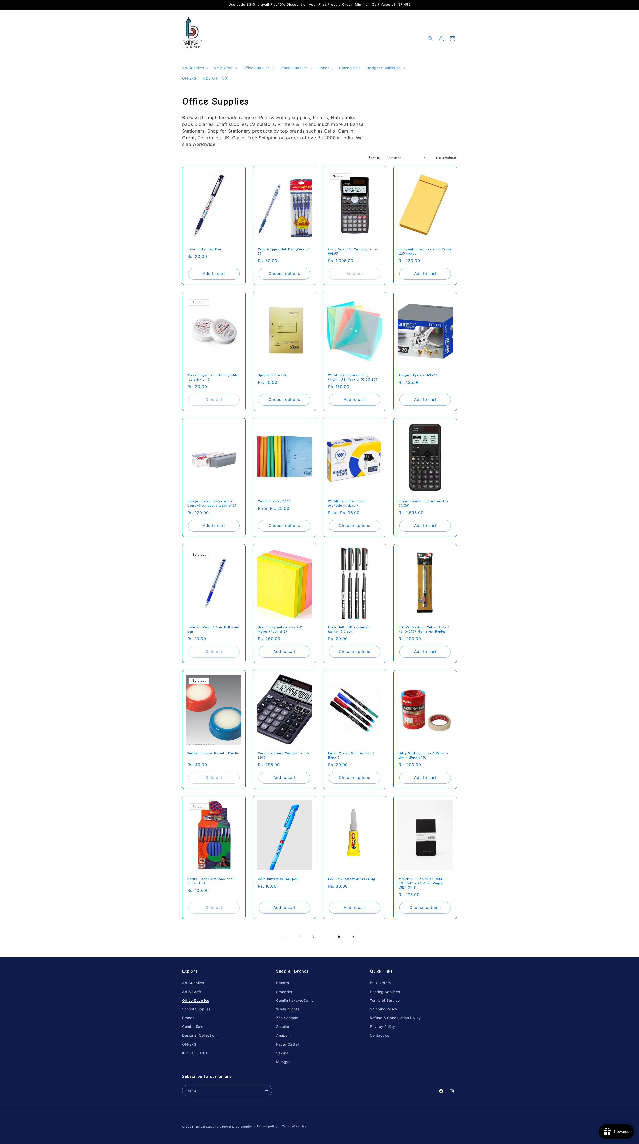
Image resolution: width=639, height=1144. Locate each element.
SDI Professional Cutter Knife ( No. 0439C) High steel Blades (424, 629)
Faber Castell (288, 1044)
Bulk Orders (380, 983)
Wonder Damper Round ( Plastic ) (213, 755)
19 (340, 937)
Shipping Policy (383, 1009)
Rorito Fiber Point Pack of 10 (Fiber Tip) (211, 881)
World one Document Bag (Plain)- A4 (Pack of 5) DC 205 (352, 377)
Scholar (282, 1026)
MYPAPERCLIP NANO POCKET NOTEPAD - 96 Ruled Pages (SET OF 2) (422, 883)
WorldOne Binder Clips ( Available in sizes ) (347, 503)
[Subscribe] (266, 1090)
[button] (195, 68)
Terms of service (294, 1126)
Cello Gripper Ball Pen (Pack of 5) (283, 251)
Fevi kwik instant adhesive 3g (351, 879)
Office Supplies (195, 1000)
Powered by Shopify (237, 1126)
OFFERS (189, 1044)
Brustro (282, 983)
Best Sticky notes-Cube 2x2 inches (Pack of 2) (280, 629)
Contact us (379, 1035)
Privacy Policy (382, 1026)
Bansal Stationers (208, 1126)
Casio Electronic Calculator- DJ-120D (283, 755)
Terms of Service (385, 1000)
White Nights (287, 1009)
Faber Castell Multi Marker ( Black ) (351, 755)
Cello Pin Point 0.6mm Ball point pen (213, 629)
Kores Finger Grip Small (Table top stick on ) (212, 377)
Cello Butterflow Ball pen (278, 879)
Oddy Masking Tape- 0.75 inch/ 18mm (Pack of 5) (423, 755)
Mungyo (283, 1062)
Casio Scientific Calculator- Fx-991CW (423, 503)
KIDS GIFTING (194, 1053)
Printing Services (385, 992)
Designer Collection (199, 1035)
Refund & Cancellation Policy (395, 1018)
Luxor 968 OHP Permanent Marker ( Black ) (349, 629)
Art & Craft (191, 992)
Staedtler (284, 992)
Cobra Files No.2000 (274, 501)
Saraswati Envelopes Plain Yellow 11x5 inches (425, 251)
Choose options (284, 273)
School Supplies (196, 1009)
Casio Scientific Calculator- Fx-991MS (353, 251)
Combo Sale (192, 1026)
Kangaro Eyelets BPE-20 (418, 375)
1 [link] (286, 936)
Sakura (282, 1053)
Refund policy (267, 1126)
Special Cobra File (272, 375)
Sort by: (375, 158)
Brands (188, 1018)
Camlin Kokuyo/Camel (295, 1000)
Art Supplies (193, 983)
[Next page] (353, 936)
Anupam (283, 1035)
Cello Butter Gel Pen (204, 249)
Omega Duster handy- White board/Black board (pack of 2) (211, 503)
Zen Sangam (287, 1018)
